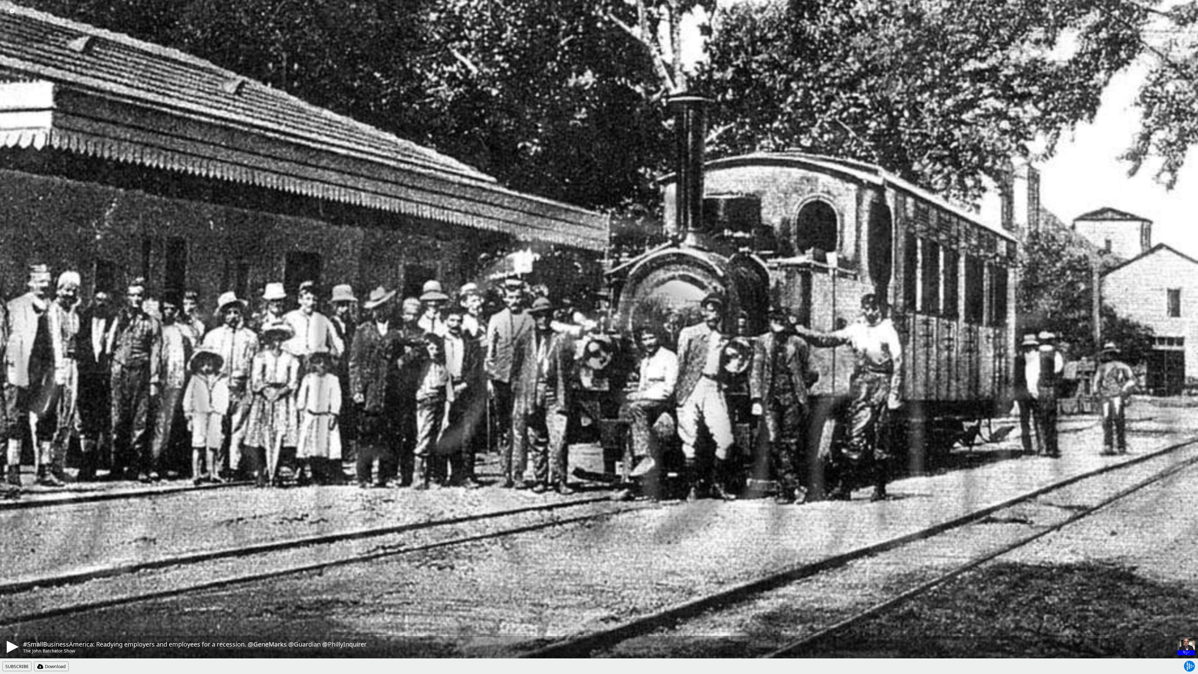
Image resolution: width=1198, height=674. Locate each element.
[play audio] (11, 646)
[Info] (12, 11)
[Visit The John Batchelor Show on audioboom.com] (1186, 646)
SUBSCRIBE (17, 666)
